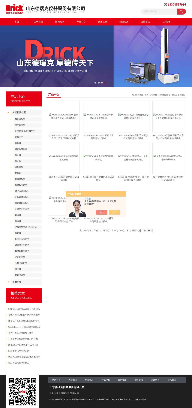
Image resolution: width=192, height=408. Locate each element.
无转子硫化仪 (21, 263)
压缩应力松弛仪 (22, 239)
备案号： (92, 399)
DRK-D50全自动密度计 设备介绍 (23, 345)
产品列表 (154, 95)
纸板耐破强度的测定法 (18, 351)
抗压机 (18, 143)
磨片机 (18, 221)
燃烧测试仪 (20, 275)
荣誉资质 (124, 22)
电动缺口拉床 (21, 149)
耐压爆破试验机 (22, 197)
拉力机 (18, 269)
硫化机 (18, 155)
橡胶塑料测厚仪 (22, 251)
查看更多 (16, 282)
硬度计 (18, 173)
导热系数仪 (20, 119)
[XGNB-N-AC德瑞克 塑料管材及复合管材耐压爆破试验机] (168, 116)
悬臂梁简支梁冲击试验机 (26, 227)
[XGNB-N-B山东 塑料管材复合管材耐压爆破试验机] (133, 116)
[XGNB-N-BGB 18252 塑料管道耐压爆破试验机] (99, 116)
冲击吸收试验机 (22, 203)
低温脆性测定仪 (22, 245)
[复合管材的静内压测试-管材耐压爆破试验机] (168, 158)
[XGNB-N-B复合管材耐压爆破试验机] (99, 158)
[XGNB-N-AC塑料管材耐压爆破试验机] (64, 158)
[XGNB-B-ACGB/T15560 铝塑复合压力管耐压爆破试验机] (64, 116)
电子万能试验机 (22, 191)
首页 (17, 22)
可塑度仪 (19, 167)
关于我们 (38, 22)
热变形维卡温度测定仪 (25, 131)
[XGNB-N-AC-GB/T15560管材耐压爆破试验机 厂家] (64, 199)
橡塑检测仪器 (19, 112)
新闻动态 (59, 22)
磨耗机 (18, 233)
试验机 (18, 215)
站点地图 (115, 399)
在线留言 (145, 22)
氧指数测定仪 (21, 185)
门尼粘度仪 (20, 257)
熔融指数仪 (20, 179)
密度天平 (19, 137)
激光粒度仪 (20, 125)
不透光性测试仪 (22, 209)
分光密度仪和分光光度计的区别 (23, 339)
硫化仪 (18, 161)
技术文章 (102, 22)
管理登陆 (142, 399)
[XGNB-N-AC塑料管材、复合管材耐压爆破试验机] (133, 158)
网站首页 (56, 380)
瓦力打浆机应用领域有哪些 (20, 333)
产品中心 (81, 22)
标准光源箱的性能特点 (18, 363)
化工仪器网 (133, 399)
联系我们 (166, 22)
